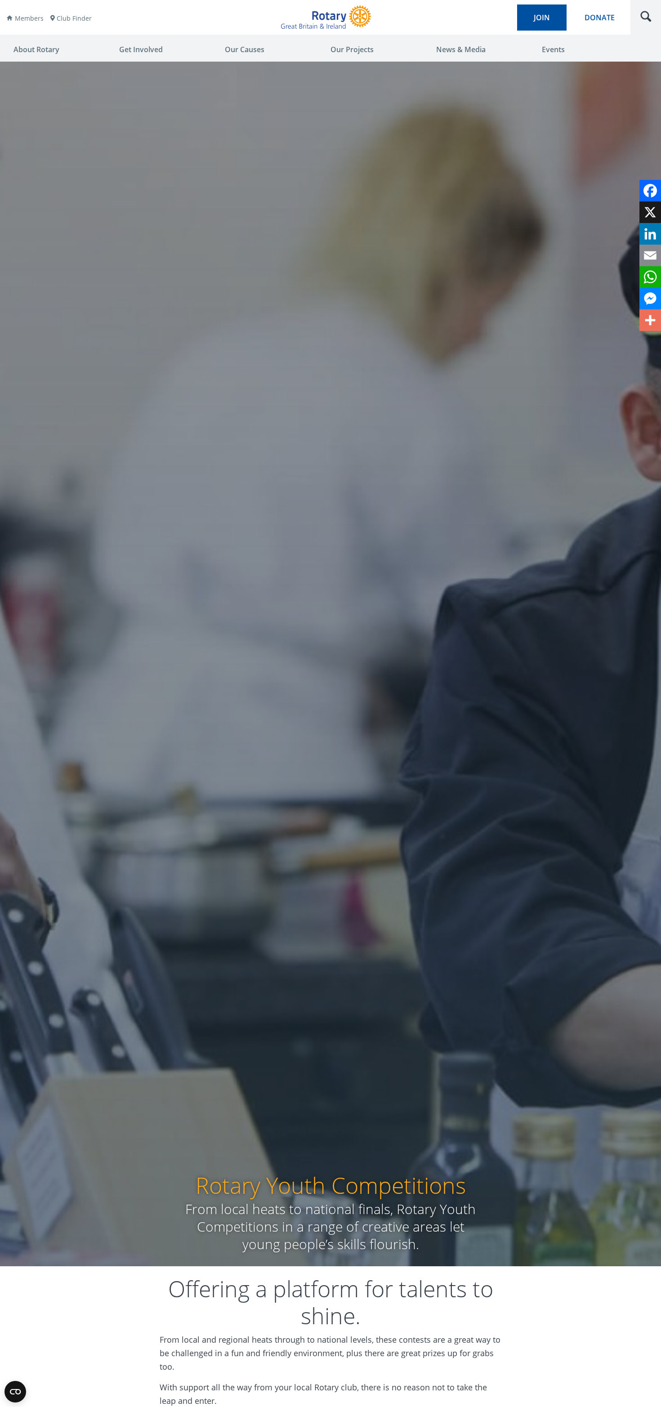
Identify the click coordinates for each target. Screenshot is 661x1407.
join (542, 17)
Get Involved (141, 49)
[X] (650, 212)
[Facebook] (650, 190)
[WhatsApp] (650, 277)
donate (600, 17)
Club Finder (74, 18)
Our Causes (244, 49)
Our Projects (352, 49)
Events (553, 49)
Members (29, 18)
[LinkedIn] (650, 234)
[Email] (650, 255)
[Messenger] (650, 298)
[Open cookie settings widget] (15, 1392)
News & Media (461, 49)
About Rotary (36, 49)
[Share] (650, 320)
